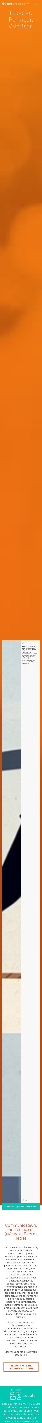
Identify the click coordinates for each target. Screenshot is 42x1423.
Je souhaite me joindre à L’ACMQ (21, 1367)
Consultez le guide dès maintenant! (21, 1206)
